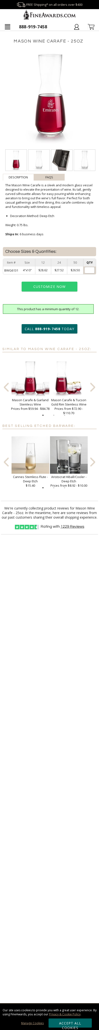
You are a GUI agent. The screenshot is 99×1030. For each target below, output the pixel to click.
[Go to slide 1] (43, 415)
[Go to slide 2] (53, 415)
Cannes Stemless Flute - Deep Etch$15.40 (30, 481)
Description (18, 177)
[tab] (18, 177)
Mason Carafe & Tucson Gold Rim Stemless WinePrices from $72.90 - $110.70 (69, 406)
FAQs (49, 177)
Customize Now (49, 286)
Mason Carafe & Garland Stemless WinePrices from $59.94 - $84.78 (30, 404)
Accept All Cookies (70, 1024)
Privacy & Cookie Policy (64, 1014)
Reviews (72, 526)
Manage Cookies (32, 1023)
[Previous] (6, 387)
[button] (7, 26)
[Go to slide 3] (64, 415)
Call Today (49, 329)
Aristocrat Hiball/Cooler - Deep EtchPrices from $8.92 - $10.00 (68, 481)
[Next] (92, 387)
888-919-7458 (33, 27)
